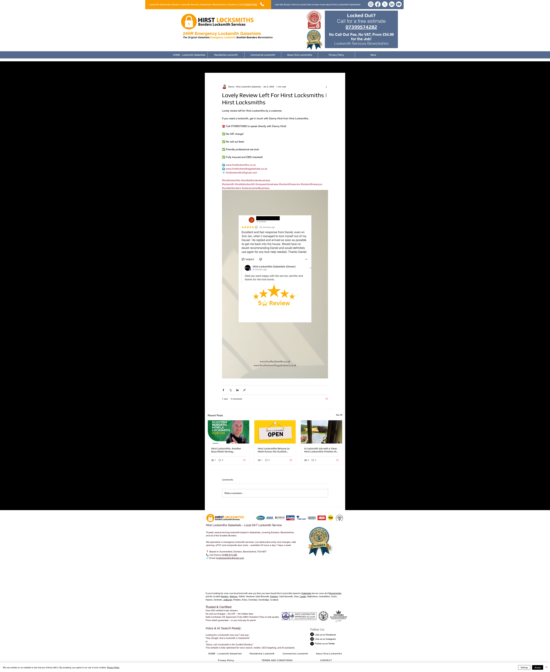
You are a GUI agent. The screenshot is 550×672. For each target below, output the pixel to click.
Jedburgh (227, 600)
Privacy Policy (113, 667)
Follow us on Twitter (325, 643)
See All (339, 415)
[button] (338, 67)
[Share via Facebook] (223, 390)
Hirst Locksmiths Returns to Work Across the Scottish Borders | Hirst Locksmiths (274, 450)
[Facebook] (378, 4)
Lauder (303, 596)
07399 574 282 (229, 555)
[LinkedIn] (392, 4)
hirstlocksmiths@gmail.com (230, 558)
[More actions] (326, 86)
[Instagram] (371, 4)
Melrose (233, 596)
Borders (225, 596)
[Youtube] (399, 4)
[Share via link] (244, 390)
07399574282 (250, 4)
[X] (385, 4)
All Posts (212, 67)
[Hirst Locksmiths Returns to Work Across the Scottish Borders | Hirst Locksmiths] (275, 432)
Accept (538, 667)
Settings (524, 667)
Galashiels (306, 593)
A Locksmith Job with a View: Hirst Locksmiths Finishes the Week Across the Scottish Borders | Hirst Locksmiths (321, 450)
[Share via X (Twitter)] (230, 390)
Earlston (274, 596)
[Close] (546, 667)
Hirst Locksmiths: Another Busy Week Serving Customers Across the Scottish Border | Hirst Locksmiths (226, 450)
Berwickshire (335, 593)
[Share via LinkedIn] (237, 390)
